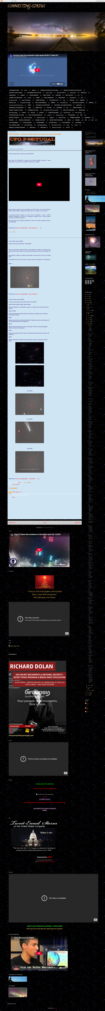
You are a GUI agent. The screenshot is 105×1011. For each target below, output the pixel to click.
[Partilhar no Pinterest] (15, 232)
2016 (88, 300)
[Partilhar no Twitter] (12, 232)
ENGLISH (72, 100)
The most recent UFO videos (90, 417)
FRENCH (53, 102)
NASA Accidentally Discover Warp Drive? (90, 351)
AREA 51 (34, 90)
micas (88, 712)
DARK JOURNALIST (49, 97)
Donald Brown (73, 97)
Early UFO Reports (26, 100)
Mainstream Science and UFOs (51, 110)
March (89, 685)
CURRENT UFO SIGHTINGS (15, 97)
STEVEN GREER (40, 122)
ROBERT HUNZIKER (75, 117)
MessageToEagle (13, 112)
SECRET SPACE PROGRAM (56, 120)
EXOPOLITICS (12, 102)
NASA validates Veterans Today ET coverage (90, 593)
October (90, 310)
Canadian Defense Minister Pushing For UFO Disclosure (90, 529)
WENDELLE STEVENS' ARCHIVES (17, 127)
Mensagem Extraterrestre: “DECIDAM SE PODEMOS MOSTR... (90, 392)
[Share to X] (27, 482)
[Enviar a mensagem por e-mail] (9, 232)
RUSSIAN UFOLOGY (40, 120)
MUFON (24, 112)
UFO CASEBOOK (66, 122)
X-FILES (68, 127)
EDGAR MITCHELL (40, 100)
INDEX (29, 107)
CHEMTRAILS (12, 95)
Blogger (55, 1008)
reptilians (52, 117)
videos (76, 125)
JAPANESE (59, 107)
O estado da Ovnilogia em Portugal (90, 359)
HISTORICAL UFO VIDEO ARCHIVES (63, 105)
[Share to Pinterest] (30, 482)
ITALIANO (49, 107)
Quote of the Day (28, 117)
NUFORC (41, 112)
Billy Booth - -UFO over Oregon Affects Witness (90, 327)
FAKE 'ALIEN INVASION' (40, 102)
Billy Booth (73, 92)
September (90, 312)
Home (44, 522)
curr (78, 95)
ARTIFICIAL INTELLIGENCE (15, 92)
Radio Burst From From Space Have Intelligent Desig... (90, 649)
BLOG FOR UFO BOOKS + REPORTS (91, 193)
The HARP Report (53, 122)
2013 (88, 694)
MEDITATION (82, 110)
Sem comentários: (33, 227)
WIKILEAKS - (33, 127)
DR (81, 97)
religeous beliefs (41, 117)
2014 (88, 693)
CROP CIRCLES (69, 95)
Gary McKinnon (64, 102)
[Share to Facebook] (28, 482)
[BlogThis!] (26, 482)
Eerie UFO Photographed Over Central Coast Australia (90, 469)
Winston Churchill (56, 127)
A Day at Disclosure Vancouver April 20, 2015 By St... (90, 557)
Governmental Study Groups (16, 105)
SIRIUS (69, 120)
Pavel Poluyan (67, 112)
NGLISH (33, 112)
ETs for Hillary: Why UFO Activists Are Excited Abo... (90, 640)
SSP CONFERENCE (13, 122)
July (89, 317)
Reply (13, 497)
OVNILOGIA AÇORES (53, 112)
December (90, 304)
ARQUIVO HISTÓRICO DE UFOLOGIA (49, 90)
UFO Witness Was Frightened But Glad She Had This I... (90, 620)
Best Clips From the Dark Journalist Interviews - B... (90, 461)
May (89, 321)
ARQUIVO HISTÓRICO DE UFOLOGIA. (73, 90)
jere (67, 107)
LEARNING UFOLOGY (33, 110)
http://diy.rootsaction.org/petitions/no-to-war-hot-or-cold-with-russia (44, 802)
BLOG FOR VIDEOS (91, 203)
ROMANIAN (87, 117)
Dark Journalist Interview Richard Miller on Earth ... (90, 508)
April (89, 323)
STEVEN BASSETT (27, 122)
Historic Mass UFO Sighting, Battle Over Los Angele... (90, 630)
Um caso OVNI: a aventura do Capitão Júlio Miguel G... (90, 375)
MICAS (87, 708)
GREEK (29, 105)
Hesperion (87, 704)
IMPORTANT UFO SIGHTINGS (16, 107)
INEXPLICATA (39, 107)
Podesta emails (59, 115)
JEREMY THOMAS (77, 107)
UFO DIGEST (78, 122)
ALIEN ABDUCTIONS (14, 90)
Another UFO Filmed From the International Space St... (90, 479)
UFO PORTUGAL (28, 125)
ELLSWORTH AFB (54, 100)
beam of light (49, 92)
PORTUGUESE (71, 115)
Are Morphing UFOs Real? (90, 334)
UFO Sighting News (42, 125)
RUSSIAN (11, 120)
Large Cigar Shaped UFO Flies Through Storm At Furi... (90, 610)
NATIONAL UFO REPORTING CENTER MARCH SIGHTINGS (90, 679)
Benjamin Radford (61, 92)
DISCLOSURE (61, 97)
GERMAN (91, 102)
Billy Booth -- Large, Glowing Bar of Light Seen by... (90, 425)
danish (29, 97)
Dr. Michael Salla (13, 100)
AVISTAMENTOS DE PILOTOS (34, 92)
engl (64, 100)
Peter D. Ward (78, 112)
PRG (81, 115)
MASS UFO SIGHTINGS (68, 110)
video (68, 125)
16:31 (20, 491)
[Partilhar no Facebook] (13, 232)
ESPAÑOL (82, 100)
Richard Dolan (62, 117)
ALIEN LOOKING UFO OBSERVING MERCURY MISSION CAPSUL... (90, 518)
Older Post (78, 522)
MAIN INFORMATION (91, 137)
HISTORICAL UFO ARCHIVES (43, 105)
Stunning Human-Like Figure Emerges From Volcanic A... (90, 499)
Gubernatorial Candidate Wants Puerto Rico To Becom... (90, 669)
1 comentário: (32, 478)
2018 (88, 296)
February (90, 687)
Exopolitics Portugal (25, 102)
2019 (88, 294)
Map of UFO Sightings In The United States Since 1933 (90, 342)
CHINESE (22, 95)
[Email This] (24, 482)
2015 (88, 302)
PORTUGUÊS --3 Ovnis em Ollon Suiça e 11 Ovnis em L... (90, 566)
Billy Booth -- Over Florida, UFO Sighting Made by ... (90, 452)
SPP (86, 120)
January (90, 690)
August (89, 315)
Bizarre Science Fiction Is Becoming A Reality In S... (90, 489)
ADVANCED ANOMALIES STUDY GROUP (90, 133)
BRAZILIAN (83, 92)
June (89, 319)
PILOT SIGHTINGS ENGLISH (35, 115)
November (90, 307)
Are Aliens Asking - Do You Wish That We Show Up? (90, 410)
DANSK (38, 97)
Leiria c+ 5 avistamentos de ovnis (90, 383)
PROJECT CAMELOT (14, 117)
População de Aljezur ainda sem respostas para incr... (90, 585)
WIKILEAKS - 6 (44, 127)
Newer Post (12, 522)
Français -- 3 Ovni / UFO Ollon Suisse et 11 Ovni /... (90, 575)
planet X (49, 115)
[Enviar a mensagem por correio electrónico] (40, 227)
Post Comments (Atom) (47, 527)
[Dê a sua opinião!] (10, 232)
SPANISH (77, 120)
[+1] (20, 235)
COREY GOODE (46, 95)
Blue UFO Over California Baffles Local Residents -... (90, 601)
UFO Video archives (56, 125)
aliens (25, 90)
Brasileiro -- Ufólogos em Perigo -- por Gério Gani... (90, 548)
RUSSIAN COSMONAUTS (25, 120)
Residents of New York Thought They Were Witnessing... (90, 435)
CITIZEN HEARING (33, 95)
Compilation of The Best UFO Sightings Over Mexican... (90, 659)
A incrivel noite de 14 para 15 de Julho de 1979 (90, 366)
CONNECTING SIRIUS (26, 6)
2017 (88, 298)
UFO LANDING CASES (14, 125)
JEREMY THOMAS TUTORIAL (16, 110)
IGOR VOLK (79, 105)
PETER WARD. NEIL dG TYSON (16, 115)
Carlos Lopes (15, 491)
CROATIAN (58, 95)
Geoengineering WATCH (78, 102)
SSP (92, 120)
